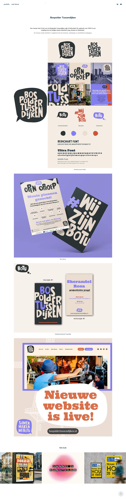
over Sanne (15, 4)
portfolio (6, 4)
